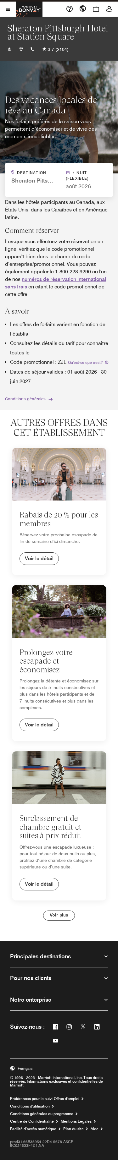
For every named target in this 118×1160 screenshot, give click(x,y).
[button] (59, 1068)
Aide (94, 1129)
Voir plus (59, 915)
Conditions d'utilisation (30, 1106)
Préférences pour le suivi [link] (31, 1099)
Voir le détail (39, 558)
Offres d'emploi (66, 1099)
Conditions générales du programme (41, 1114)
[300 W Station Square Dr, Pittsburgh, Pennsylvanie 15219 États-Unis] (21, 49)
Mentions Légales (76, 1121)
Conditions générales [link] (25, 398)
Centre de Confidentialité (32, 1121)
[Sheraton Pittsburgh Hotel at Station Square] (10, 49)
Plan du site (73, 1129)
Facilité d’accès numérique (33, 1129)
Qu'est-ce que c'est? (86, 362)
